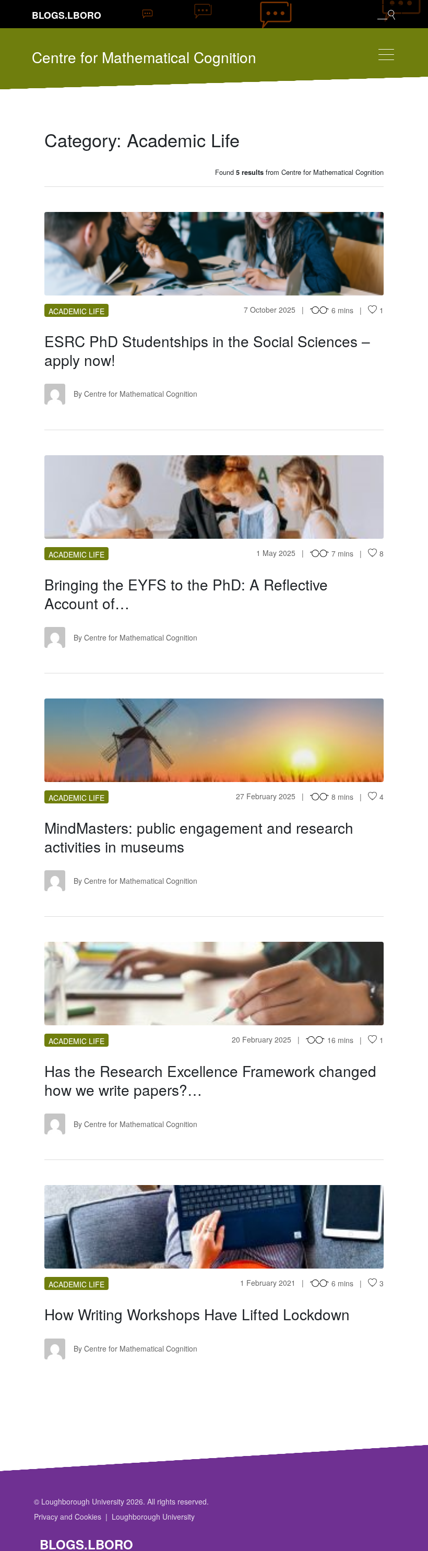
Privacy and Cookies (67, 1516)
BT (214, 497)
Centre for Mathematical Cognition (144, 56)
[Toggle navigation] (386, 54)
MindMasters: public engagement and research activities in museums (198, 837)
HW (214, 1227)
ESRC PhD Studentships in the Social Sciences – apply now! (207, 350)
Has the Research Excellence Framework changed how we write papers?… (210, 1080)
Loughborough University (153, 1516)
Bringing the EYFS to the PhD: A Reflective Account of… (186, 593)
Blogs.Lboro (66, 14)
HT (214, 984)
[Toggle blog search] (386, 14)
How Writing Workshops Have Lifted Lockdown (197, 1314)
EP (214, 254)
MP (214, 740)
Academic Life (76, 311)
